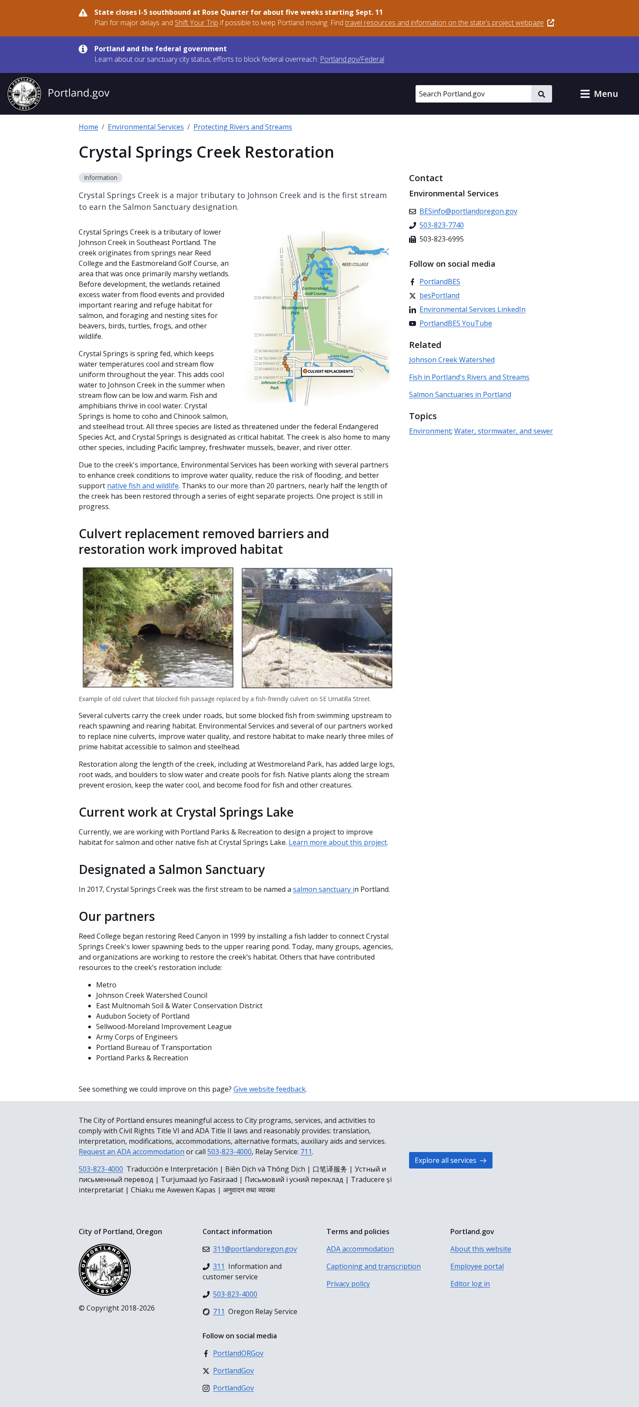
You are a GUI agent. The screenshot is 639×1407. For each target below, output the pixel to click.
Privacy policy (348, 1283)
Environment (430, 431)
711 (306, 1151)
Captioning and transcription (373, 1266)
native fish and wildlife (143, 485)
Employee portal (477, 1266)
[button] (599, 94)
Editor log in (470, 1283)
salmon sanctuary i (323, 889)
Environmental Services (146, 127)
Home (88, 127)
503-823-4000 (229, 1151)
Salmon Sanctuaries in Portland (460, 394)
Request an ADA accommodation (131, 1151)
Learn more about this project (338, 842)
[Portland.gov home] (58, 93)
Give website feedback (269, 1089)
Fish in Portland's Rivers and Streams (469, 377)
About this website (480, 1249)
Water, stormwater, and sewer (503, 431)
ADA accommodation (360, 1249)
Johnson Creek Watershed (452, 359)
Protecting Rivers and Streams (242, 127)
